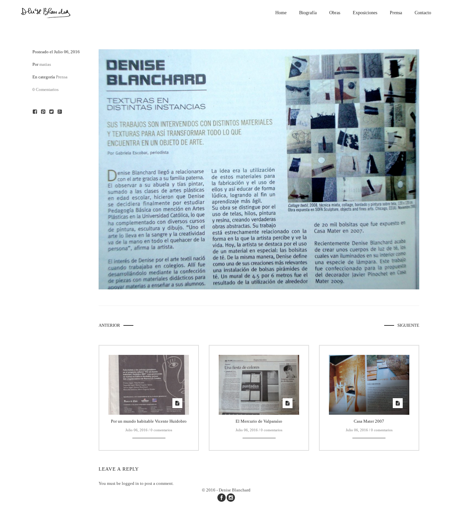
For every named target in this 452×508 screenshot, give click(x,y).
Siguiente (408, 325)
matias (45, 64)
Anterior (109, 325)
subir (441, 496)
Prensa (62, 76)
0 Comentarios (45, 89)
